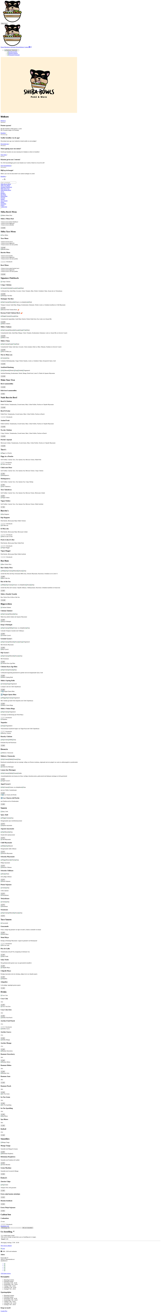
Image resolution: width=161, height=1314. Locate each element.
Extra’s (2, 205)
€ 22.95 (3, 247)
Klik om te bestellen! (16, 1227)
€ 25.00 (3, 1224)
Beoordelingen (20, 47)
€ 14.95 (3, 322)
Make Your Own (5, 188)
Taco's (2, 191)
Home (2, 47)
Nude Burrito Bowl (6, 190)
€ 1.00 (2, 943)
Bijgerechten (4, 196)
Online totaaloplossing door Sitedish (10, 1312)
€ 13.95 (3, 294)
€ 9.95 (2, 393)
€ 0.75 (2, 823)
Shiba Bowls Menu (6, 184)
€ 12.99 (3, 600)
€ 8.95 (2, 462)
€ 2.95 (2, 1005)
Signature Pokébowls (6, 187)
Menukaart (7, 47)
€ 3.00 (2, 1190)
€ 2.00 (2, 932)
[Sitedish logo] (3, 1248)
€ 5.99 (2, 620)
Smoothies (3, 203)
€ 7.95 (2, 473)
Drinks (2, 202)
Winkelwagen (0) (5, 1227)
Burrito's (3, 193)
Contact (26, 47)
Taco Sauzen (4, 200)
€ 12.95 (3, 523)
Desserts (3, 197)
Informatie (13, 47)
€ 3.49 (2, 1027)
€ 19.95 (3, 228)
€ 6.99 (2, 576)
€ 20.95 (3, 261)
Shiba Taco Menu (5, 185)
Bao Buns (3, 194)
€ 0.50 (2, 1204)
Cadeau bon (4, 206)
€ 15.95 (3, 336)
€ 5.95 (2, 731)
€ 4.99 (2, 793)
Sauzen (3, 199)
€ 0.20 (2, 1197)
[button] (80, 208)
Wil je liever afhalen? (6, 1245)
